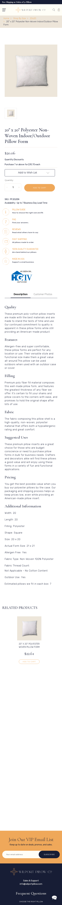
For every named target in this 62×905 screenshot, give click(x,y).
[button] (4, 10)
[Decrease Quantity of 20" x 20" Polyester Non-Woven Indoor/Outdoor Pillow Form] (7, 187)
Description (21, 294)
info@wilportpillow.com (31, 884)
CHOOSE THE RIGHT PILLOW (31, 902)
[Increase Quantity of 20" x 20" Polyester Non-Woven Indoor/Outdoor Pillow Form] (19, 187)
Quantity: (9, 180)
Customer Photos (43, 294)
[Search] (54, 10)
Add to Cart (29, 662)
